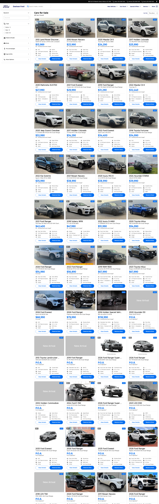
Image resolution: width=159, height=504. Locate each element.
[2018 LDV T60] (49, 482)
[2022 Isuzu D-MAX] (112, 209)
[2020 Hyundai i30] (143, 300)
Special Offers (134, 6)
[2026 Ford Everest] (49, 300)
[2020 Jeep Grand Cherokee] (49, 119)
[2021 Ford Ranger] (49, 209)
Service (145, 6)
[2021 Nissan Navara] (80, 164)
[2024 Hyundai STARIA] (143, 164)
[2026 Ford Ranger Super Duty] (112, 346)
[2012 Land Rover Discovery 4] (49, 28)
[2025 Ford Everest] (49, 437)
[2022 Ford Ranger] (80, 255)
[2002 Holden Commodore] (49, 391)
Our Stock (123, 6)
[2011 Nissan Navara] (112, 482)
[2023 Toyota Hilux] (143, 255)
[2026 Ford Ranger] (49, 255)
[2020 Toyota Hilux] (143, 209)
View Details (42, 59)
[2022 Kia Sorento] (49, 164)
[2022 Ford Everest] (112, 119)
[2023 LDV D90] (143, 391)
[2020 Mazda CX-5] (112, 28)
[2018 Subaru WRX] (80, 209)
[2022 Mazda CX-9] (143, 73)
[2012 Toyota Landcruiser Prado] (49, 346)
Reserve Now (56, 58)
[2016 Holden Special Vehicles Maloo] (112, 300)
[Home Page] (6, 6)
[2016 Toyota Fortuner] (143, 119)
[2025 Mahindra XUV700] (49, 73)
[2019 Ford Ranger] (112, 73)
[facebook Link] (157, 2)
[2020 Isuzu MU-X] (112, 164)
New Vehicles (112, 6)
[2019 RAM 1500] (112, 255)
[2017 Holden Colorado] (143, 28)
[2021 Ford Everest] (80, 73)
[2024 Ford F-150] (80, 391)
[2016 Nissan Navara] (80, 28)
